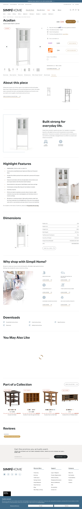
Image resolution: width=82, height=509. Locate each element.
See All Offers (21, 4)
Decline (66, 505)
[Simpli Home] (12, 9)
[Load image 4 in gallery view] (17, 69)
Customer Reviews (52, 68)
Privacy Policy (41, 502)
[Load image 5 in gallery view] (21, 69)
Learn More (46, 280)
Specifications (61, 322)
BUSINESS (77, 4)
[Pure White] (47, 59)
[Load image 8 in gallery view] (33, 69)
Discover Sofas (28, 4)
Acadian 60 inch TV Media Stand (69, 414)
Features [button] (20, 75)
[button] (78, 21)
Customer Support (67, 4)
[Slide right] (40, 47)
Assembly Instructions (12, 322)
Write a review (58, 65)
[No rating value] (50, 65)
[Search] (70, 10)
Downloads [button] (47, 75)
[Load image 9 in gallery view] (38, 69)
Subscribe (59, 456)
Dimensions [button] (27, 75)
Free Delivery (6, 4)
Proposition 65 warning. (33, 205)
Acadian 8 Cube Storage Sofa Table (31, 414)
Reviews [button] (54, 75)
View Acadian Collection (10, 96)
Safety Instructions (37, 325)
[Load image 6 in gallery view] (25, 69)
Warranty (8, 325)
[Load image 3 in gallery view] (13, 69)
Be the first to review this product (12, 437)
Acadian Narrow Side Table (50, 414)
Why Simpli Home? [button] (37, 75)
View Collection (70, 384)
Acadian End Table (12, 414)
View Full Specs (48, 248)
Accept (40, 505)
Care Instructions (36, 322)
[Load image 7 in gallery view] (29, 69)
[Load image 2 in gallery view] (8, 69)
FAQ (73, 4)
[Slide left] (7, 47)
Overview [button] (5, 75)
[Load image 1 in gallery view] (4, 69)
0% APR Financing (13, 4)
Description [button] (13, 75)
